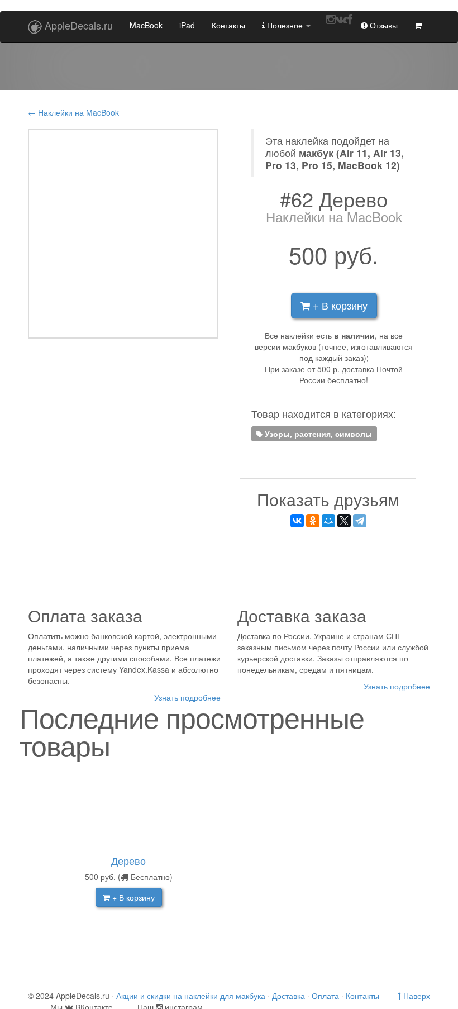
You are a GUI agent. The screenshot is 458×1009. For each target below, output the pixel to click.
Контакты (228, 25)
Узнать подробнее (187, 697)
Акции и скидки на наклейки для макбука (190, 995)
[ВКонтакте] (297, 520)
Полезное (285, 25)
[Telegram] (359, 520)
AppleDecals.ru (79, 25)
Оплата (325, 995)
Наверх (415, 995)
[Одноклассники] (312, 520)
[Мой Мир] (328, 520)
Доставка (288, 995)
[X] (344, 520)
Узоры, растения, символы (317, 433)
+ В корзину (339, 305)
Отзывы (383, 25)
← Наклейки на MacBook (73, 112)
